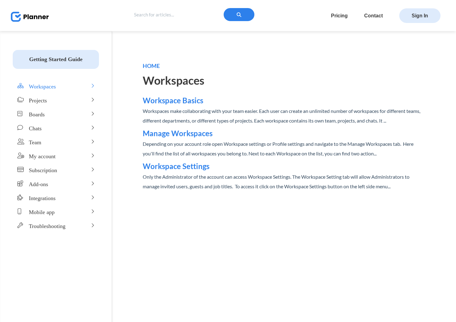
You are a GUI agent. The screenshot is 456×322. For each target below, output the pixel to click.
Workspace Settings (176, 166)
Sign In (420, 15)
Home (151, 65)
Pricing (339, 15)
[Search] (239, 14)
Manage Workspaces (177, 133)
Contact (373, 15)
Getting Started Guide (56, 59)
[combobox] (181, 14)
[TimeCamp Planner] (26, 12)
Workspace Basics (173, 100)
